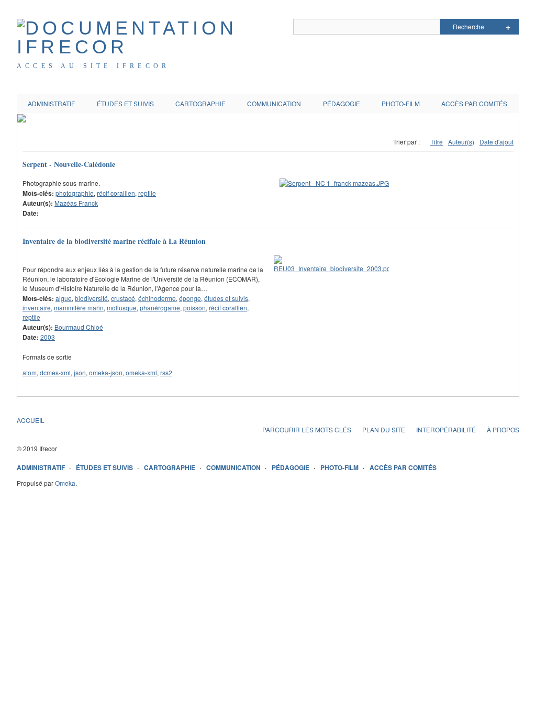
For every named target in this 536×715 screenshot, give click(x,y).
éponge (190, 298)
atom (30, 372)
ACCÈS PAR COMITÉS (474, 103)
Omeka (65, 482)
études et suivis (226, 298)
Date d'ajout (496, 141)
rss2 (166, 372)
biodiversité (91, 298)
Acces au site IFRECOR (93, 66)
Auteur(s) (461, 141)
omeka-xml (141, 372)
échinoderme (157, 298)
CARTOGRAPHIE (200, 103)
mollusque (122, 307)
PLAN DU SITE (383, 429)
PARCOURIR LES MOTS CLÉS (306, 429)
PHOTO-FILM (401, 103)
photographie (74, 192)
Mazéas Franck (76, 202)
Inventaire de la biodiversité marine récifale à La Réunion (114, 241)
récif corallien (116, 192)
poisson (194, 307)
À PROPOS (503, 429)
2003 (47, 336)
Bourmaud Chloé (78, 326)
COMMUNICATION (274, 103)
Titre (436, 141)
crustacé (123, 298)
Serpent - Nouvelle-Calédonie (69, 164)
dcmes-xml (55, 372)
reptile (147, 192)
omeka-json (105, 372)
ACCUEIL (30, 420)
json (80, 372)
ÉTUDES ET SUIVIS (125, 103)
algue (63, 298)
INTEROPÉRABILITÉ (446, 429)
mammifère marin (79, 307)
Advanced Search (508, 27)
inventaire (37, 307)
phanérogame (160, 307)
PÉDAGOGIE (341, 103)
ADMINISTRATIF (51, 103)
